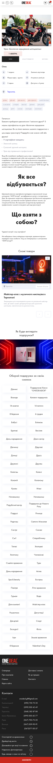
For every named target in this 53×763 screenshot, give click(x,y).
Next (49, 31)
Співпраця (6, 670)
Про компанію (7, 675)
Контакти (32, 679)
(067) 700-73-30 (31, 720)
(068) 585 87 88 (31, 711)
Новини (5, 679)
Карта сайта (7, 683)
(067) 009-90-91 (31, 724)
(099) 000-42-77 (31, 715)
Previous (4, 31)
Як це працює (33, 675)
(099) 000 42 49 (31, 707)
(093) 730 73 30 (31, 703)
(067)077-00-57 (31, 728)
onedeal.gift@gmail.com (28, 698)
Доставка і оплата (35, 670)
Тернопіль (11, 92)
